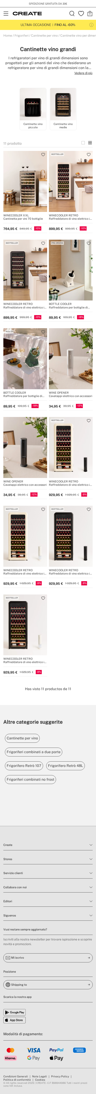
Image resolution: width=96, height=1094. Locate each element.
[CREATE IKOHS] (27, 13)
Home (7, 35)
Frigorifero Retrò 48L (65, 766)
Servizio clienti (13, 873)
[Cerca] (72, 13)
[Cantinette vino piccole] (33, 105)
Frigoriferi (22, 35)
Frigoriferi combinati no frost (30, 779)
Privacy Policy (60, 1076)
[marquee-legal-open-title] (91, 25)
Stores (7, 859)
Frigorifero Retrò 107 (24, 766)
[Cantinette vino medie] (63, 105)
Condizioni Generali (15, 1076)
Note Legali (39, 1076)
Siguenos (9, 915)
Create (7, 845)
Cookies (40, 1079)
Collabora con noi (15, 887)
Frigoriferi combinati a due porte (34, 752)
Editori (7, 901)
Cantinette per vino (44, 35)
